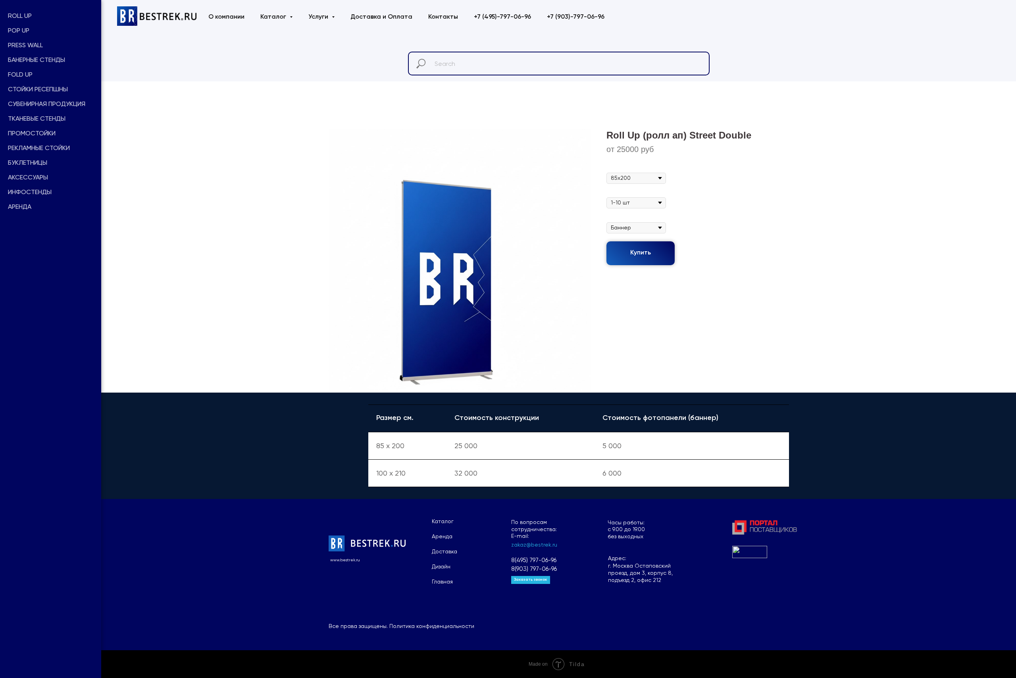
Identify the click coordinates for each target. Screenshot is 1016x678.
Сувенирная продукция (46, 104)
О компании (226, 17)
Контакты (443, 17)
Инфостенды (30, 192)
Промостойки (32, 133)
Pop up (18, 30)
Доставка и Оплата (381, 17)
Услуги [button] (319, 17)
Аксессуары (28, 177)
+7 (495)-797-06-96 (502, 17)
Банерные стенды (36, 60)
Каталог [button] (274, 17)
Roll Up (20, 15)
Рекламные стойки (39, 148)
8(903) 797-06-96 (534, 568)
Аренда (19, 206)
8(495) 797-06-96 (533, 560)
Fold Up (20, 74)
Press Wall (25, 45)
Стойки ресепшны (38, 89)
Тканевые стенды (36, 118)
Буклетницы (27, 162)
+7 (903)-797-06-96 (575, 17)
